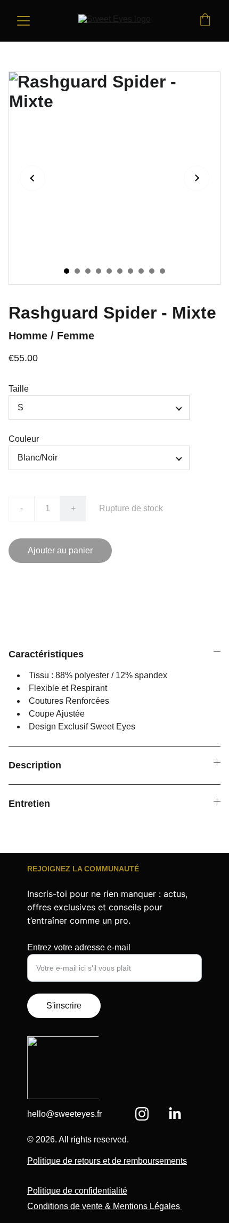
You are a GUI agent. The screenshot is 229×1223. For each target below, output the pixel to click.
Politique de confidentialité (77, 1190)
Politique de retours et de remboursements (107, 1160)
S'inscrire (63, 1005)
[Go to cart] (205, 21)
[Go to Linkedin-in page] (175, 1114)
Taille (19, 388)
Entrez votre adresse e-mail (78, 947)
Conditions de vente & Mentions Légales (104, 1206)
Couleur (24, 438)
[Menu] (23, 21)
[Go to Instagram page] (147, 1114)
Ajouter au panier (60, 550)
